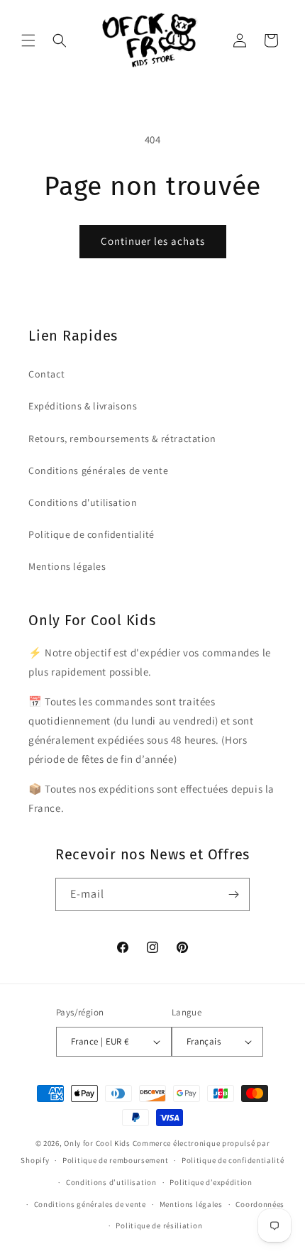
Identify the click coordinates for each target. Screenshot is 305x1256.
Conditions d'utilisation (82, 502)
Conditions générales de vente (98, 470)
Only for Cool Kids (97, 1143)
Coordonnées (259, 1204)
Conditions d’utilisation (111, 1182)
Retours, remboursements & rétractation (122, 438)
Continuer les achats (153, 241)
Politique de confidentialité (91, 534)
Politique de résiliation (159, 1225)
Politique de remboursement (115, 1160)
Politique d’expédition (211, 1182)
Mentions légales (67, 566)
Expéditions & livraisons (82, 406)
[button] (28, 40)
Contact (46, 374)
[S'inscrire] (233, 894)
